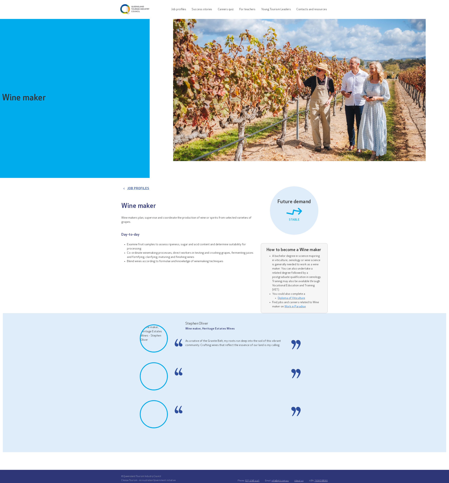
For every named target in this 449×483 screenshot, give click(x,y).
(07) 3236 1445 (252, 481)
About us (298, 481)
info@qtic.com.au (280, 481)
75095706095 (321, 481)
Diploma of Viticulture (291, 298)
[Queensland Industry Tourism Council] (134, 9)
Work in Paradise (295, 306)
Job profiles (138, 188)
